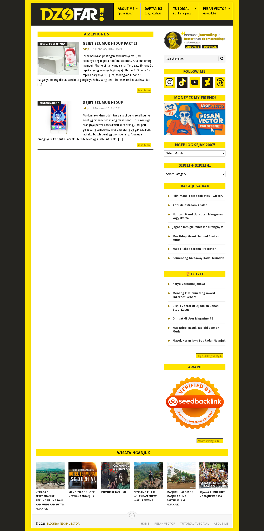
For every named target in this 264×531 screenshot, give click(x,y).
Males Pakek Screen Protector (194, 248)
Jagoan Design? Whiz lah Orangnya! (198, 227)
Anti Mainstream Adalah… (191, 205)
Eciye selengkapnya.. (210, 355)
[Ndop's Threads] (220, 83)
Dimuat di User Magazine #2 (193, 318)
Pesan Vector (214, 11)
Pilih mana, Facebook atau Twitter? (198, 195)
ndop (86, 49)
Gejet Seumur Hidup (103, 102)
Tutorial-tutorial (194, 523)
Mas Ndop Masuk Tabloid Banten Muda (196, 238)
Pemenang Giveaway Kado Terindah (198, 258)
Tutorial (182, 11)
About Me (126, 11)
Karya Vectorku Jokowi (189, 283)
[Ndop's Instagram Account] (169, 83)
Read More (144, 90)
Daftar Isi (153, 11)
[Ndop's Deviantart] (207, 83)
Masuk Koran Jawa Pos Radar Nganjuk (199, 340)
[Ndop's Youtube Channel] (195, 83)
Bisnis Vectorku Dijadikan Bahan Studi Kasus (196, 307)
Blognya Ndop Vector (63, 523)
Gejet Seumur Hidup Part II (110, 43)
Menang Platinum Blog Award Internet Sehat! (194, 294)
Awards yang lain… (210, 441)
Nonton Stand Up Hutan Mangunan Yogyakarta (198, 216)
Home (145, 523)
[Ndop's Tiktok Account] (182, 83)
